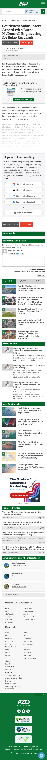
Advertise (8, 672)
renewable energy (30, 141)
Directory (8, 638)
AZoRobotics (9, 614)
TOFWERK (9, 518)
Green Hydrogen (30, 641)
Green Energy (32, 20)
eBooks (7, 652)
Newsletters (9, 667)
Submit (41, 275)
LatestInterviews (38, 281)
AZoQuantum (28, 611)
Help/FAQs (27, 652)
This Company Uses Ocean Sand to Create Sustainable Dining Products (30, 432)
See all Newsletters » (10, 595)
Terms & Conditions (12, 675)
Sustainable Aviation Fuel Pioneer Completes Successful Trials (31, 322)
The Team (27, 655)
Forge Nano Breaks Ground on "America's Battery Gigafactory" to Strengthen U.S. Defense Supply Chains (30, 300)
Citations (8, 233)
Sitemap (8, 681)
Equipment (9, 641)
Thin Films (15, 584)
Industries (27, 647)
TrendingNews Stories (9, 281)
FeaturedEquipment (23, 281)
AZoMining (9, 622)
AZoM (7, 608)
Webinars (8, 644)
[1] (9, 289)
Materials (27, 650)
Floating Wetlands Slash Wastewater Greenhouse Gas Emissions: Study (31, 288)
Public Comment (38, 269)
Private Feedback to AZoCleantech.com (30, 272)
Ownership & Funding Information (13, 688)
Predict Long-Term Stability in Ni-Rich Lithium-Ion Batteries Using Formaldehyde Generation (23, 548)
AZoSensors (28, 608)
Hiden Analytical (12, 552)
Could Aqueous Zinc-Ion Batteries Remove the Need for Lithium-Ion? (30, 421)
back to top (39, 695)
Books (7, 650)
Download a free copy (23, 100)
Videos (26, 633)
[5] (9, 335)
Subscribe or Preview (19, 565)
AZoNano (8, 611)
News (13, 20)
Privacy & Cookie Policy (13, 678)
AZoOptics (9, 617)
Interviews (27, 638)
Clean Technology (18, 563)
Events (26, 635)
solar (31, 116)
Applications (28, 644)
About (7, 661)
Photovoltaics (17, 574)
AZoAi (26, 614)
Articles (8, 635)
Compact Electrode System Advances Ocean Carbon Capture (30, 311)
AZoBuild (8, 620)
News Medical (29, 617)
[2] (9, 301)
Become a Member (30, 658)
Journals (8, 655)
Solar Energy (21, 20)
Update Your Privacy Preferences (24, 753)
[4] (9, 323)
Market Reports (11, 647)
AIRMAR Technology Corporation (17, 528)
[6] (9, 468)
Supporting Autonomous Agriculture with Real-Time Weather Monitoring (21, 523)
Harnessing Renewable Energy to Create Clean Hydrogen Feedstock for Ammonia (29, 334)
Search (7, 664)
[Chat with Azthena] (41, 755)
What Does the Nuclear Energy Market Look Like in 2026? (30, 444)
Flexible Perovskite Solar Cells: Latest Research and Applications (29, 410)
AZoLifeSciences (29, 620)
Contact (8, 670)
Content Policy (10, 684)
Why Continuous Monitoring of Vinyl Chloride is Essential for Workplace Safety (31, 455)
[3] (9, 312)
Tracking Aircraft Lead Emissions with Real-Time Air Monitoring (31, 466)
